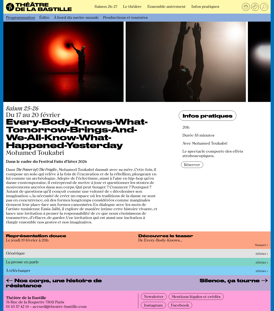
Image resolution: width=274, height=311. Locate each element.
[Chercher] (264, 7)
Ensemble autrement (166, 6)
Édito (44, 17)
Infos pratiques (205, 6)
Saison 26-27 (106, 6)
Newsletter (153, 296)
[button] (137, 245)
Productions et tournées (125, 17)
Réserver (192, 164)
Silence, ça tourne (230, 280)
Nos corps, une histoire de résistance (54, 283)
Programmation (20, 17)
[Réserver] (255, 7)
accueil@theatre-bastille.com (60, 306)
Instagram (153, 305)
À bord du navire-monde (76, 17)
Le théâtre (132, 6)
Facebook (180, 305)
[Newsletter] (246, 7)
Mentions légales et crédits (196, 296)
